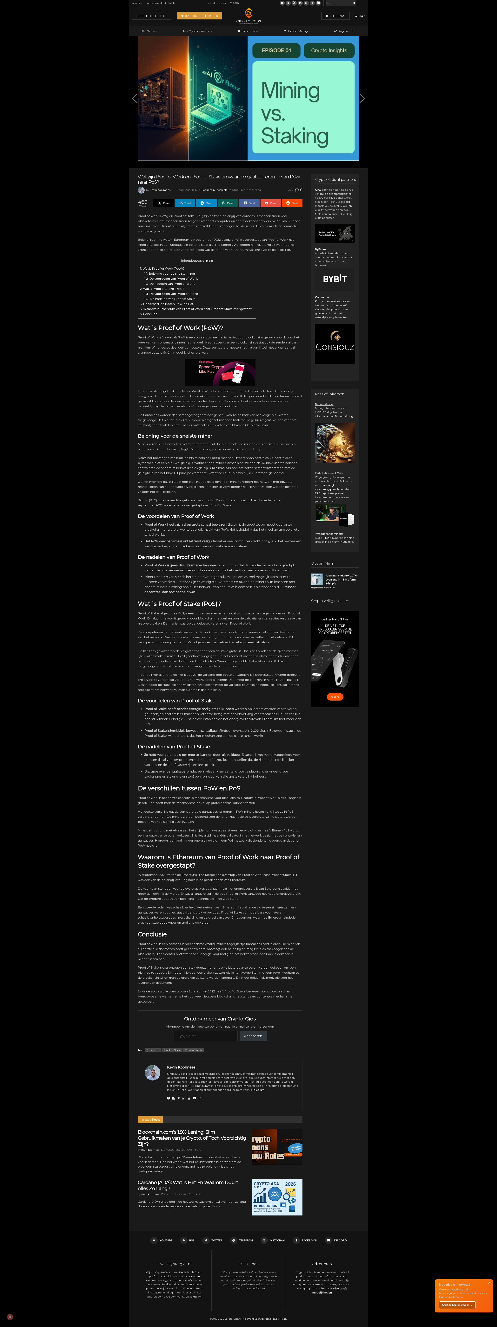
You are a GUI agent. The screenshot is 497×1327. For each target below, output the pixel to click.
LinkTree (181, 1089)
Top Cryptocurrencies (197, 31)
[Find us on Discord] (318, 3)
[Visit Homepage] (248, 16)
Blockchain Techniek (214, 189)
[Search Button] (353, 3)
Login (361, 15)
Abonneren (253, 1036)
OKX (318, 189)
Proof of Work (193, 1049)
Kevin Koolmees (160, 189)
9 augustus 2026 (187, 189)
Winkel (172, 3)
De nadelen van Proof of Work (169, 283)
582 (200, 1194)
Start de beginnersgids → (457, 1304)
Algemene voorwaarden (256, 1318)
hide (209, 260)
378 (199, 1149)
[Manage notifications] (10, 1317)
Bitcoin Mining (298, 31)
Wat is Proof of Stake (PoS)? (162, 289)
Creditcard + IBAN (151, 15)
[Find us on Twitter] (294, 3)
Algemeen (346, 31)
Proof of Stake (172, 1049)
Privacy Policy (279, 1318)
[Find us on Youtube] (282, 3)
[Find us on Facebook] (312, 3)
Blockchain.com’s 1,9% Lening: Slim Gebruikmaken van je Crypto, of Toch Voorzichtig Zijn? (192, 1138)
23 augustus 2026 (174, 1194)
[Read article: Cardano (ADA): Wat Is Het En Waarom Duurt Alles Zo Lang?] (277, 1197)
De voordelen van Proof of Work (171, 278)
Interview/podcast (156, 3)
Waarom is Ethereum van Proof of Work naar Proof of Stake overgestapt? (197, 309)
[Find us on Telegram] (300, 3)
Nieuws (152, 31)
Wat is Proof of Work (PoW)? (162, 268)
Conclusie (149, 314)
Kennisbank (250, 31)
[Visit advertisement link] (220, 372)
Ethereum (153, 1049)
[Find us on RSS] (288, 3)
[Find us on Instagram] (306, 3)
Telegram (337, 15)
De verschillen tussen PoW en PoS (167, 304)
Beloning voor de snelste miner (169, 273)
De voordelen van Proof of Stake (171, 294)
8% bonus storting (201, 15)
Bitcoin (327, 537)
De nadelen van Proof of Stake (170, 299)
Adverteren (138, 3)
